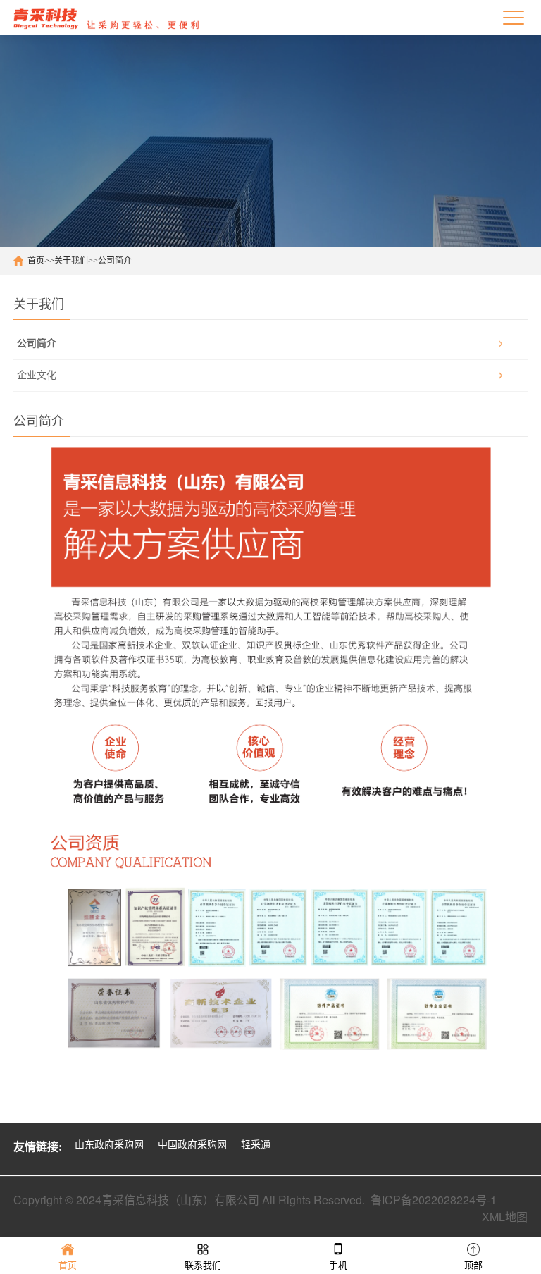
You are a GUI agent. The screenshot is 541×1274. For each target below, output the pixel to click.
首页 (35, 261)
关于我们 (71, 261)
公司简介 (115, 261)
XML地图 (505, 1216)
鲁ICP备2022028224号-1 (434, 1200)
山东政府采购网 (109, 1144)
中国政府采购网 (192, 1144)
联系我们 (203, 1265)
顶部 (473, 1265)
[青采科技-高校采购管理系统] (107, 18)
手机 (338, 1265)
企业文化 (36, 375)
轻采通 (255, 1144)
